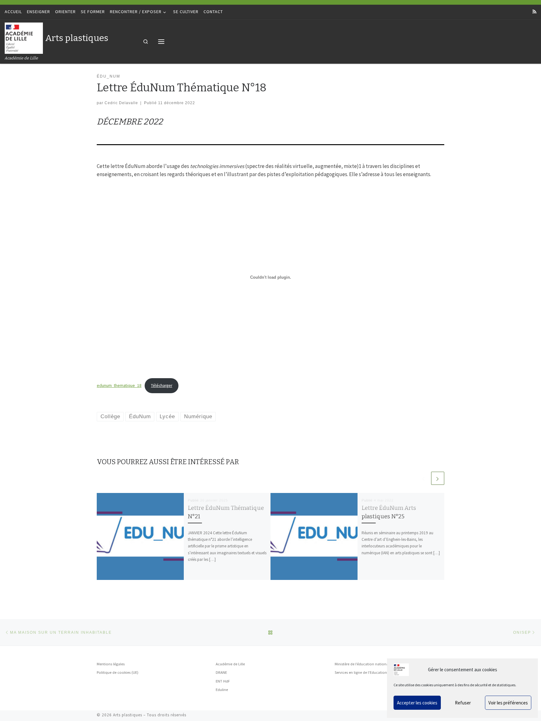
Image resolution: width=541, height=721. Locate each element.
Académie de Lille (230, 664)
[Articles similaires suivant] (437, 478)
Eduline (222, 689)
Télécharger (161, 385)
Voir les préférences (508, 703)
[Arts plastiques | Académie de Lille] (24, 37)
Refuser (463, 703)
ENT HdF (223, 681)
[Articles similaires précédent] (423, 478)
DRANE (221, 672)
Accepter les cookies (417, 703)
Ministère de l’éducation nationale (363, 664)
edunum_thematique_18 (119, 385)
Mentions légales (111, 664)
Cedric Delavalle (121, 103)
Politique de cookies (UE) (117, 672)
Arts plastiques (127, 715)
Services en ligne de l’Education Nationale (369, 672)
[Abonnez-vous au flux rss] (534, 11)
